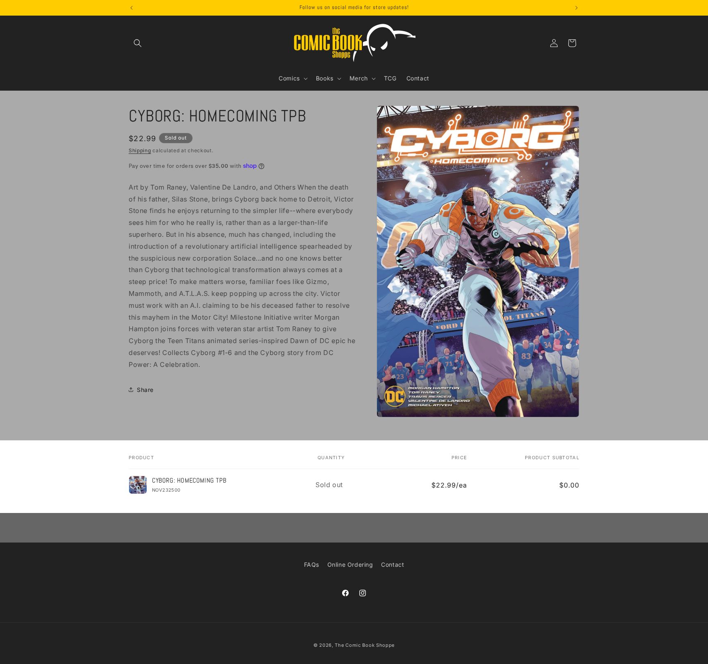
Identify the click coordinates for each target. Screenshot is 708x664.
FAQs (311, 564)
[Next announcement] (576, 8)
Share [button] (145, 389)
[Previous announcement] (132, 8)
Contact (392, 564)
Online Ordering (350, 564)
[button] (138, 43)
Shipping (140, 150)
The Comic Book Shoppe (365, 645)
